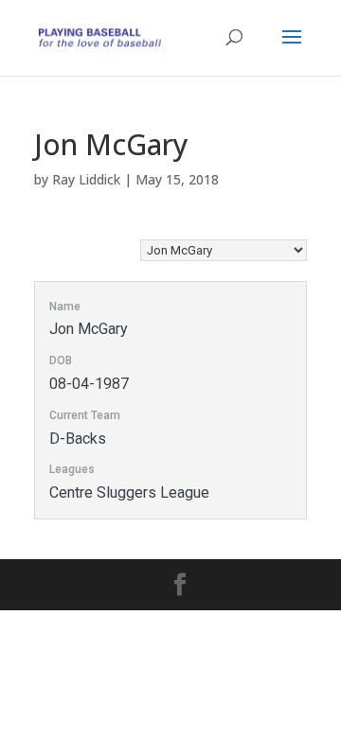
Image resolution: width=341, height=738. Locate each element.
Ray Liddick (86, 179)
